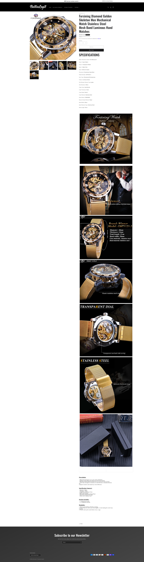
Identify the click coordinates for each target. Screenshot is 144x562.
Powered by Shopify (41, 559)
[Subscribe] (81, 542)
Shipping (80, 36)
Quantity (80, 40)
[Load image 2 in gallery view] (43, 65)
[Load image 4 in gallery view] (62, 65)
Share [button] (81, 523)
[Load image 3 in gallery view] (53, 65)
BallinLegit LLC (35, 559)
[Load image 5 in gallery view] (71, 65)
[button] (57, 7)
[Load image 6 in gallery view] (34, 74)
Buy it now (91, 50)
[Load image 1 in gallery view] (34, 65)
